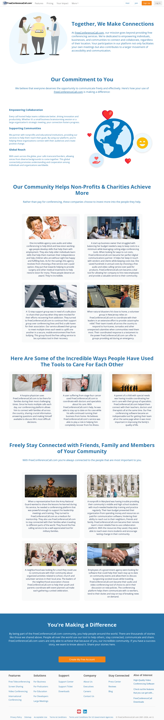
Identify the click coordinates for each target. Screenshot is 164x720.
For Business (40, 681)
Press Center (115, 681)
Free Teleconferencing (19, 681)
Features (39, 3)
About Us (88, 681)
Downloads (64, 691)
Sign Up (146, 3)
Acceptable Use (40, 717)
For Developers (41, 696)
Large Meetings (41, 701)
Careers (87, 691)
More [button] (74, 3)
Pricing (50, 3)
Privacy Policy (16, 717)
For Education (40, 691)
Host (127, 3)
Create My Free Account (82, 659)
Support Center (66, 681)
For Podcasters (41, 686)
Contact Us (89, 696)
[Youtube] (79, 711)
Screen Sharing (16, 686)
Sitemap (27, 717)
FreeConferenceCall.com (89, 32)
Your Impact (62, 3)
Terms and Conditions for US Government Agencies (91, 717)
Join (136, 3)
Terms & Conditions (58, 717)
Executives (89, 686)
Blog (111, 691)
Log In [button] (158, 3)
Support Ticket (66, 686)
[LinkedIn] (85, 711)
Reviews (112, 686)
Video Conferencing (18, 691)
